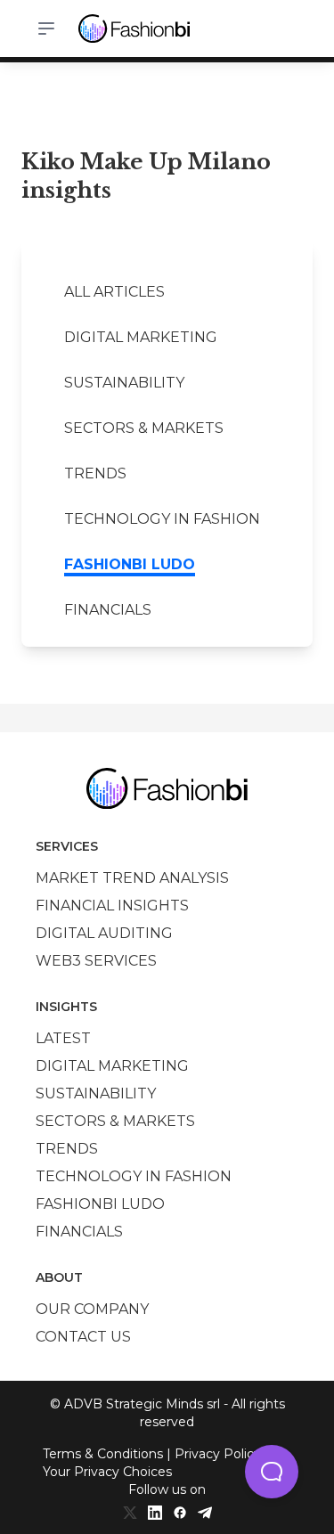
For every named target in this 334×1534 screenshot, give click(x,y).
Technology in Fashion (162, 518)
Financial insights (112, 905)
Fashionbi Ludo (129, 564)
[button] (271, 1471)
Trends (95, 473)
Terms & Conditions (103, 1454)
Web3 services (96, 960)
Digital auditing (104, 933)
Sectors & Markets (144, 428)
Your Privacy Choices (107, 1472)
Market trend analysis (132, 877)
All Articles (114, 291)
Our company (92, 1309)
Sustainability (124, 382)
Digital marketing (140, 337)
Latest (63, 1038)
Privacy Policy (218, 1454)
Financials (107, 609)
